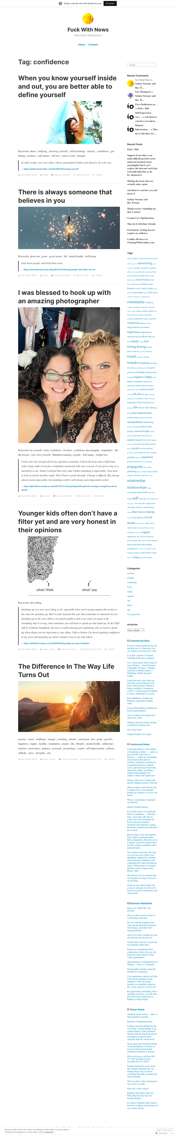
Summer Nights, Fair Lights (139, 734)
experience (133, 332)
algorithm (137, 268)
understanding (146, 544)
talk (138, 536)
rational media (147, 471)
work (142, 552)
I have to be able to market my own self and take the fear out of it (142, 936)
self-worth (137, 503)
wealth (148, 549)
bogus (133, 280)
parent (139, 443)
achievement (143, 258)
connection (144, 307)
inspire (137, 389)
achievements (153, 258)
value (139, 549)
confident (130, 307)
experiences (146, 332)
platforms (154, 452)
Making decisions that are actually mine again (140, 182)
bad (154, 271)
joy (143, 394)
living (129, 413)
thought (129, 540)
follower (130, 351)
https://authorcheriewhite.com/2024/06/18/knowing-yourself (51, 168)
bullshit (150, 284)
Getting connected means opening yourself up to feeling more (142, 723)
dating (129, 315)
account (46, 496)
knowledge (152, 399)
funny (135, 368)
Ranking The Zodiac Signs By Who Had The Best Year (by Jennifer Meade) (140, 1095)
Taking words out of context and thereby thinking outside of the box (142, 781)
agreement (130, 268)
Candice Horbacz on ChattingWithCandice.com (140, 240)
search (129, 498)
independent (131, 385)
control (129, 311)
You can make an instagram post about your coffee (141, 716)
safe (153, 492)
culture (151, 310)
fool (141, 352)
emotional (130, 319)
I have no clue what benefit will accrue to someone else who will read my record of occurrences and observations (142, 889)
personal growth (132, 453)
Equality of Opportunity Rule (140, 1021)
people (135, 448)
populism (147, 457)
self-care (142, 498)
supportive (131, 536)
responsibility (131, 492)
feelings (142, 346)
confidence (149, 302)
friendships (153, 363)
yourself (143, 557)
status (52, 649)
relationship (136, 480)
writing (136, 557)
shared (142, 512)
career (144, 288)
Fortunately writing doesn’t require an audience (141, 231)
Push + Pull (143, 108)
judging (129, 399)
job (135, 394)
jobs (139, 394)
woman (130, 552)
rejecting (137, 475)
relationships (137, 487)
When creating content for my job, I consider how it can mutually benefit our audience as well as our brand (142, 791)
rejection (144, 475)
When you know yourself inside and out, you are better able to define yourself (67, 86)
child (150, 292)
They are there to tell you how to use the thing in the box (141, 916)
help (129, 381)
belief (142, 275)
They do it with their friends (141, 224)
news (148, 439)
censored (129, 293)
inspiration (149, 385)
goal (153, 367)
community (136, 301)
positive (130, 461)
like (147, 407)
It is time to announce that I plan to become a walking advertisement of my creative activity (142, 1105)
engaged (148, 323)
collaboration (136, 297)
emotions (138, 318)
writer (153, 552)
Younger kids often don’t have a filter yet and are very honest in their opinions (67, 521)
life (135, 407)
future (140, 368)
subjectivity (144, 528)
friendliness (139, 357)
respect (149, 488)
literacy (153, 407)
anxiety (133, 272)
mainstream (144, 413)
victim (144, 549)
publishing (132, 471)
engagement (133, 327)
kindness (141, 398)
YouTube (149, 557)
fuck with (130, 368)
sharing (150, 512)
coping (138, 311)
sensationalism (148, 507)
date (156, 311)
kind (136, 399)
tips (128, 609)
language (131, 402)
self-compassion (152, 499)
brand (138, 279)
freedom (149, 351)
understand (136, 544)
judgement (152, 394)
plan (148, 452)
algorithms (152, 268)
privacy (149, 461)
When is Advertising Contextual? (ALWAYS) (141, 801)
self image (131, 507)
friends (132, 362)
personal (149, 448)
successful (138, 532)
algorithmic (145, 268)
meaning (136, 427)
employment (133, 322)
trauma (154, 540)
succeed (151, 528)
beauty (129, 276)
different (142, 315)
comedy (130, 577)
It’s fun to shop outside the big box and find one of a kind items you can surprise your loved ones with (142, 648)
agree (154, 264)
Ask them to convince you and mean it (142, 191)
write (148, 552)
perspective (142, 452)
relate (150, 475)
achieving (130, 264)
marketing (149, 422)
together (144, 540)
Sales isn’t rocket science (137, 1088)
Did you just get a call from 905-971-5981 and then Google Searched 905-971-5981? (141, 1059)
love (134, 413)
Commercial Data (140, 640)
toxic (149, 540)
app (137, 272)
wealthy (153, 549)
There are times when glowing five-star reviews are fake (142, 1082)
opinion (52, 759)
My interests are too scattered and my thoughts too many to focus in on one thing (141, 878)
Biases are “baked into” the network (139, 909)
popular (131, 457)
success (131, 532)
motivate (129, 436)
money (152, 431)
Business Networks (141, 903)
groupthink (130, 377)
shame (129, 512)
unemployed (132, 548)
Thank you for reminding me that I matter (141, 210)
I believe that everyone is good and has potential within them (142, 943)
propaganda (135, 466)
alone (129, 272)
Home (81, 44)
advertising (145, 263)
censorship (137, 292)
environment (144, 327)
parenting (146, 444)
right (149, 492)
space (143, 523)
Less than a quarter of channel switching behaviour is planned (140, 656)
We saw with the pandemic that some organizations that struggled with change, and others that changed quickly (141, 926)
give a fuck (146, 368)
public (145, 467)
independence (147, 381)
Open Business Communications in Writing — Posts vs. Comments (142, 963)
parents (153, 444)
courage (144, 311)
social (129, 518)
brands (144, 284)
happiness (139, 377)
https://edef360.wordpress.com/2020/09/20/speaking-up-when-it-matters (57, 643)
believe (147, 276)
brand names (136, 284)
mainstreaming (133, 417)
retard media (142, 492)
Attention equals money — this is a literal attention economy (142, 1015)
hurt (133, 381)
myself (145, 435)
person (143, 448)
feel (146, 341)
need (149, 435)
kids (133, 399)
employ (145, 319)
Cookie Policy (49, 1132)
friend (131, 356)
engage (143, 323)
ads (136, 264)
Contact (93, 44)
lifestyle (141, 407)
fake (150, 336)
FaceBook (143, 336)
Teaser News (137, 1009)
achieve (135, 258)
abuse (129, 258)
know (146, 398)
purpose (139, 472)
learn (139, 402)
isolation (129, 394)
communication (145, 297)
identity (138, 381)
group (147, 372)
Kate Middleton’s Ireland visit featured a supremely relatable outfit (140, 701)
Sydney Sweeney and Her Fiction (137, 201)
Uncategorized (133, 614)
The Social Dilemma (147, 536)
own (134, 444)
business (131, 288)
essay (45, 175)
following (136, 351)
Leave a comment (62, 175)
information (141, 385)
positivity (138, 461)
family (135, 341)
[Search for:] (141, 64)
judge (146, 394)
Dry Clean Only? (134, 729)
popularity (138, 457)
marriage (130, 427)
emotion (148, 314)
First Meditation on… (146, 104)
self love (139, 507)
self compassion (148, 503)
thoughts (135, 540)
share (134, 512)
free (144, 351)
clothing (129, 297)
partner (129, 448)
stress (152, 523)
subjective (136, 528)
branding (146, 279)
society (138, 523)
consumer (151, 307)
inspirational (130, 389)
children (155, 292)
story (147, 523)
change (145, 293)
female (149, 347)
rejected (130, 475)
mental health (141, 431)
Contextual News (140, 744)
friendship (143, 363)
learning (145, 402)
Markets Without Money (137, 806)
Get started (110, 3)
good (135, 372)
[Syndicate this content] (128, 640)
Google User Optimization (140, 218)
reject (155, 471)
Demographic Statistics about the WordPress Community (141, 970)
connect (136, 307)
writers (129, 558)
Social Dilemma (137, 517)
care (138, 288)
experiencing (132, 336)
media (143, 426)
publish (149, 467)
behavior (136, 275)
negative (131, 439)
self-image (130, 503)
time (139, 540)
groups (154, 372)
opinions (129, 444)
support (146, 532)
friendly (146, 357)
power (144, 462)
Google (141, 372)
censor (155, 289)
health (154, 377)
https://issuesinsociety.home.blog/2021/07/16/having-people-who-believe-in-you (59, 269)
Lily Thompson (142, 91)
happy (148, 377)
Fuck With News (88, 29)
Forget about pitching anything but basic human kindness (142, 709)
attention (142, 272)
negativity (141, 439)
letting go (130, 408)
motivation (137, 435)
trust (129, 544)
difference (134, 315)
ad (134, 264)
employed (152, 318)
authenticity (148, 272)
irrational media (147, 389)
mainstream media (145, 417)
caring (150, 288)
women (136, 552)
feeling (131, 346)
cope (133, 311)
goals (129, 372)
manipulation (135, 422)
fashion (141, 342)
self (135, 497)
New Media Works (29, 175)
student (129, 528)
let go (152, 402)
